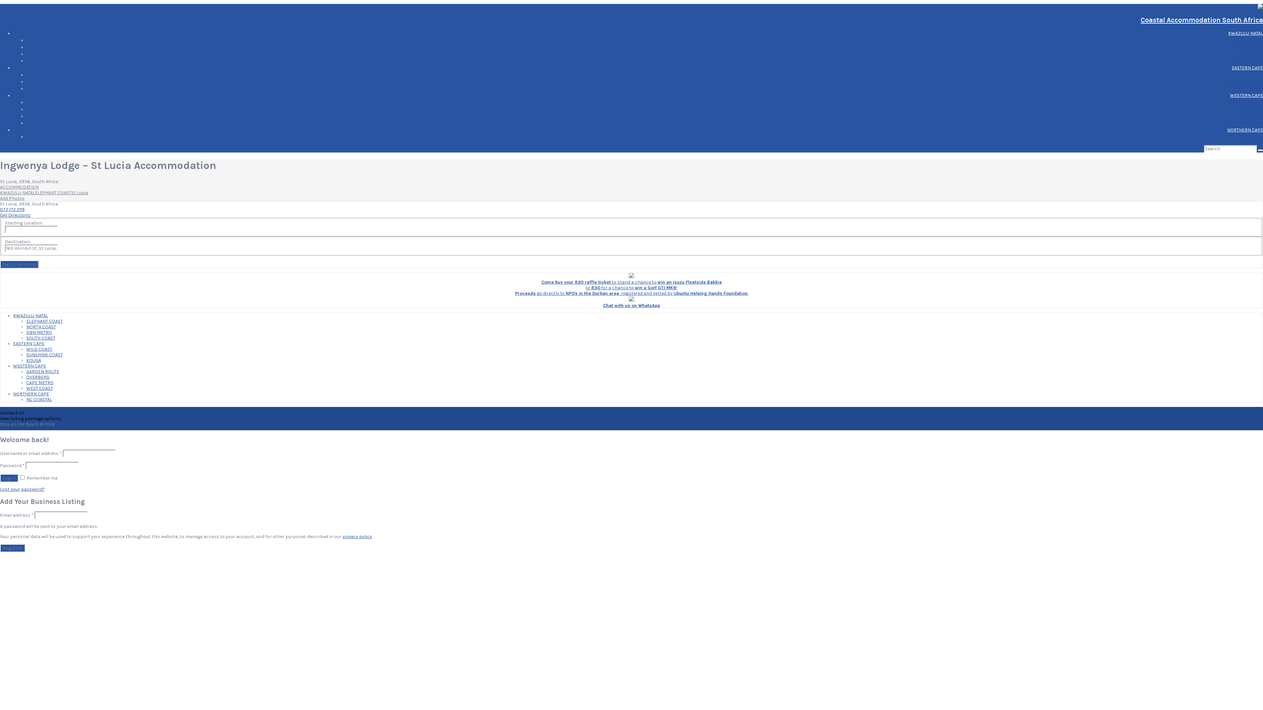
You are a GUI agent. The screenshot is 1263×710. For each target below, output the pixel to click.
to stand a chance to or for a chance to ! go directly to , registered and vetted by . (631, 287)
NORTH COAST (1248, 47)
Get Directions (15, 215)
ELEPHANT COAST (1244, 40)
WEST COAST (1249, 123)
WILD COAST (1250, 75)
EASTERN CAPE (1247, 68)
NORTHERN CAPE (1245, 130)
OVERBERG (1251, 109)
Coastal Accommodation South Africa (1202, 20)
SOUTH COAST (1248, 61)
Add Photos (12, 198)
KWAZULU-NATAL (1245, 33)
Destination (17, 242)
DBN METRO (1250, 54)
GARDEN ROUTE (1246, 102)
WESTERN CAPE (1246, 95)
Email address (17, 515)
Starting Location (23, 223)
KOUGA (1255, 88)
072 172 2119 (12, 209)
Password (12, 465)
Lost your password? (22, 489)
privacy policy (357, 536)
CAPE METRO (1249, 116)
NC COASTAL (1250, 137)
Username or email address (31, 453)
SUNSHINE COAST (1244, 81)
